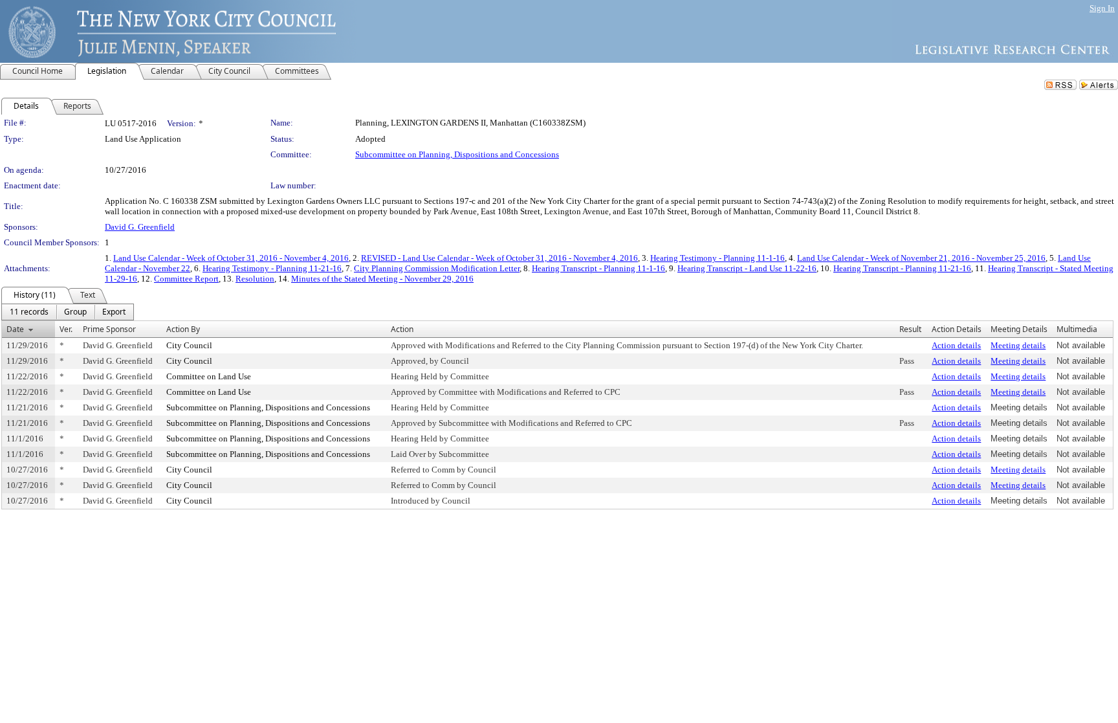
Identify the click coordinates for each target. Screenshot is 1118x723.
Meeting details (1018, 345)
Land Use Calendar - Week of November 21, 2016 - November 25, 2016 (921, 258)
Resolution (255, 279)
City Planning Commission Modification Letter (437, 268)
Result (910, 329)
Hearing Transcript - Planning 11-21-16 (902, 268)
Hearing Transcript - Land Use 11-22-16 (747, 268)
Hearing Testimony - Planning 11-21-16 (272, 268)
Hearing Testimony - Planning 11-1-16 (717, 258)
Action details (956, 345)
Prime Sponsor (109, 329)
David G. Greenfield (140, 227)
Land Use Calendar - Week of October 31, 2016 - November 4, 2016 (231, 258)
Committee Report (186, 279)
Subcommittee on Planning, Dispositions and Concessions (457, 154)
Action (402, 329)
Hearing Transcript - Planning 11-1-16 (598, 268)
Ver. (66, 329)
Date (15, 329)
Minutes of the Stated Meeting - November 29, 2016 (382, 279)
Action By (183, 329)
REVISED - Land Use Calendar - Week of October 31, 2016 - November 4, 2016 (499, 258)
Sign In (1102, 8)
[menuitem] (29, 312)
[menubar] (67, 312)
